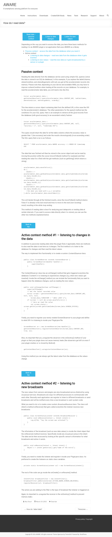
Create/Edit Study (57, 15)
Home (22, 15)
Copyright (89, 519)
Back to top (28, 225)
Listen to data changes (50, 38)
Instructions (32, 15)
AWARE (9, 4)
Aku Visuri (28, 501)
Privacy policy (80, 519)
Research (84, 15)
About (101, 15)
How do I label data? (33, 509)
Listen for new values (70, 38)
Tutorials (54, 501)
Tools (76, 15)
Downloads (43, 15)
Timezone (83, 509)
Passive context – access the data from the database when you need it (52, 51)
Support (93, 15)
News (69, 15)
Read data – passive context (31, 36)
